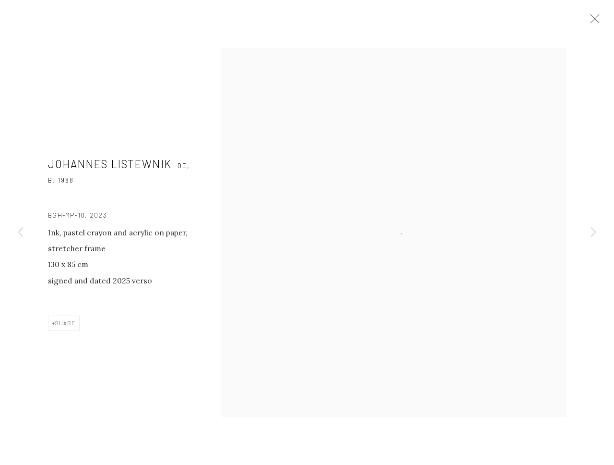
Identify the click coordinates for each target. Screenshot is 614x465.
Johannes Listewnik (110, 164)
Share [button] (65, 322)
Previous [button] (20, 232)
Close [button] (592, 21)
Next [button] (593, 232)
